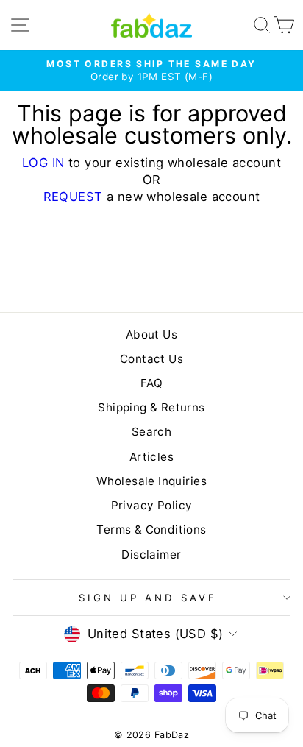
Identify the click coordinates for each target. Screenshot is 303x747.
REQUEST (73, 196)
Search (151, 432)
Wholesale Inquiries (151, 481)
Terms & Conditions (151, 530)
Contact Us (151, 359)
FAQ (151, 383)
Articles (151, 457)
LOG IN (43, 162)
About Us (151, 334)
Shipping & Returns (151, 407)
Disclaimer (151, 555)
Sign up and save (148, 597)
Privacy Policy (152, 505)
